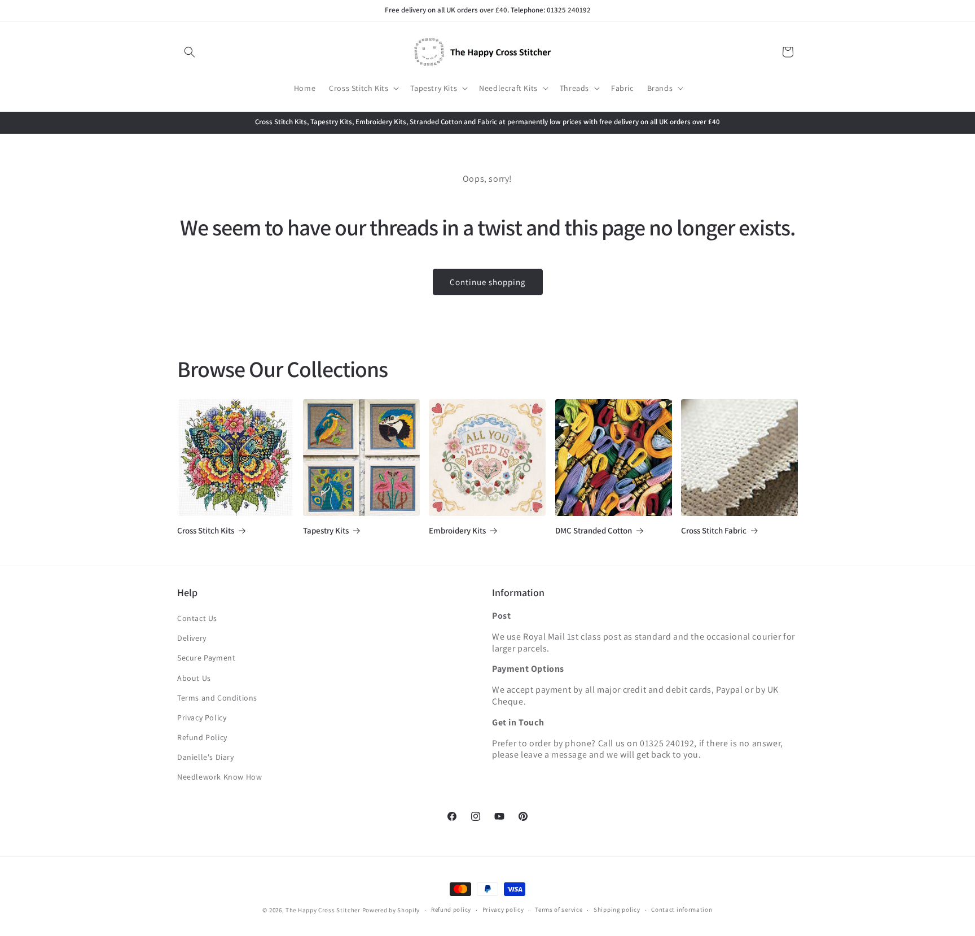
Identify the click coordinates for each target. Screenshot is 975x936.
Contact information (681, 909)
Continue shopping (488, 282)
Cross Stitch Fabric (713, 531)
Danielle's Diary (205, 757)
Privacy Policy (201, 717)
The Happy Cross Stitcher (323, 910)
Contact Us (197, 618)
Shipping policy (617, 909)
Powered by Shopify (391, 910)
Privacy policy (503, 909)
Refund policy (451, 909)
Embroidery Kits (457, 531)
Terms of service (558, 909)
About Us (194, 678)
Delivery (192, 638)
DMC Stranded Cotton (593, 531)
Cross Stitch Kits (205, 531)
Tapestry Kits (326, 531)
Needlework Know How (219, 777)
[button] (189, 52)
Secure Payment (206, 658)
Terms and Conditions (217, 698)
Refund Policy (202, 737)
